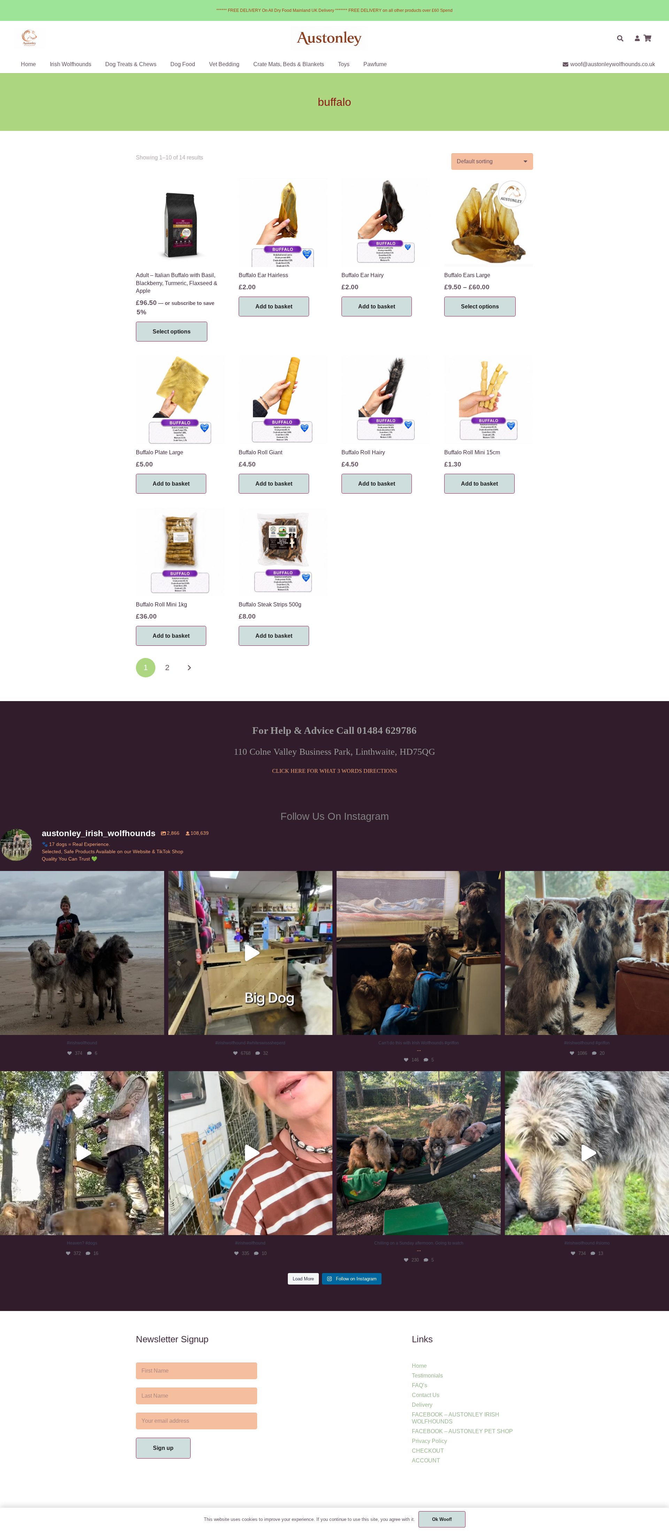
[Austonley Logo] (329, 38)
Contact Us (425, 1395)
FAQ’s (419, 1385)
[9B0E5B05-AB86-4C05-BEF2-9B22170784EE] (29, 38)
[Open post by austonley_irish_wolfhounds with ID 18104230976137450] (419, 953)
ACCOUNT (426, 1460)
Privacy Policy (429, 1441)
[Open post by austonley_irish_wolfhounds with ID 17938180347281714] (250, 1153)
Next (189, 667)
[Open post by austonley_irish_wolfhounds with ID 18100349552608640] (419, 1153)
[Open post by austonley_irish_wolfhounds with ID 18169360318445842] (82, 953)
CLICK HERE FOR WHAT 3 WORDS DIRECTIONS (334, 771)
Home (419, 1366)
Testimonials (427, 1376)
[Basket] (647, 38)
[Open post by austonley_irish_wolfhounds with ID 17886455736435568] (587, 953)
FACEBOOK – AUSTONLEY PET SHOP (462, 1431)
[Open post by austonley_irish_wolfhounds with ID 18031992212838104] (250, 953)
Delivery (422, 1405)
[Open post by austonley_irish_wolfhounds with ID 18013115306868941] (82, 1153)
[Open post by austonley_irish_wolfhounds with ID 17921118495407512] (587, 1153)
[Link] (637, 38)
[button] (620, 38)
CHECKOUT (428, 1451)
